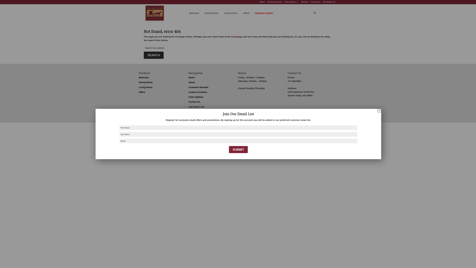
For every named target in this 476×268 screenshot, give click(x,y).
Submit (238, 149)
